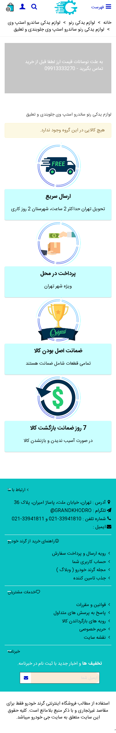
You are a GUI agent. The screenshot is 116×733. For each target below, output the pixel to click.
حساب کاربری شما (89, 562)
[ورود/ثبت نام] (22, 7)
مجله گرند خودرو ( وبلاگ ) (81, 570)
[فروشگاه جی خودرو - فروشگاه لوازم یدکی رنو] (65, 7)
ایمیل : (99, 527)
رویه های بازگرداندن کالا (84, 621)
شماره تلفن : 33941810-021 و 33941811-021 (59, 519)
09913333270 (60, 69)
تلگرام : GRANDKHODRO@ (78, 511)
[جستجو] (34, 7)
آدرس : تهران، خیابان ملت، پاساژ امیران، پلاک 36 (60, 502)
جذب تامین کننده (89, 578)
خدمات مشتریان (22, 592)
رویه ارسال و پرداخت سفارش (79, 553)
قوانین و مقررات (91, 605)
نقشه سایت (95, 638)
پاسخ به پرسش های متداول (80, 613)
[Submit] (25, 677)
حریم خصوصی (92, 629)
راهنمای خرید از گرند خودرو (31, 541)
